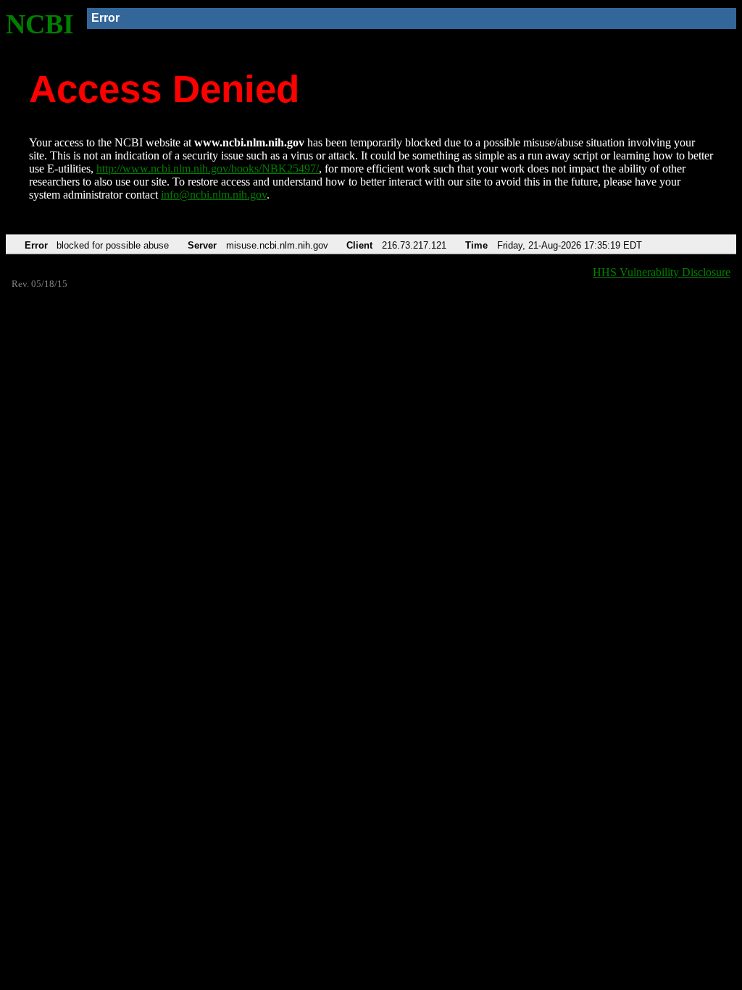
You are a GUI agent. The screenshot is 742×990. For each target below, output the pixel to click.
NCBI (40, 24)
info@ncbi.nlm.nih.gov (214, 194)
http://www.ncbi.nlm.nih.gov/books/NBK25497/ (207, 168)
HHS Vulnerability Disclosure (661, 272)
